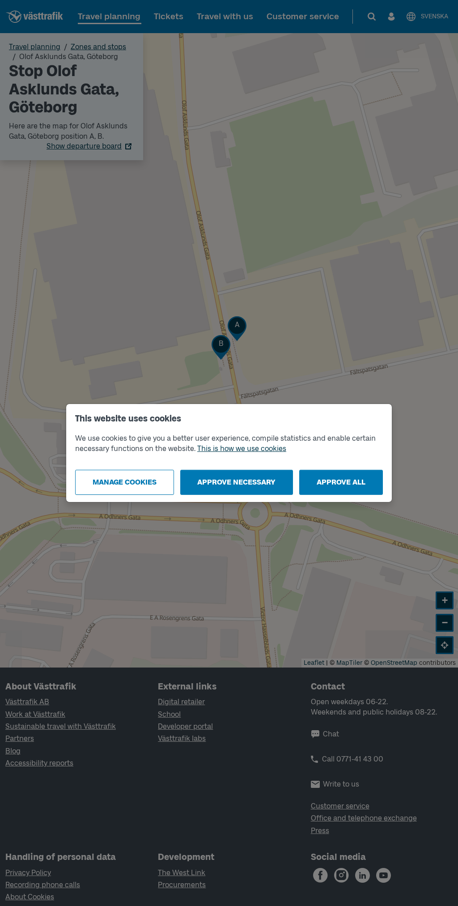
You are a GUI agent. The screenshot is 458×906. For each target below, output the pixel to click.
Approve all (341, 482)
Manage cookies (125, 482)
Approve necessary (236, 482)
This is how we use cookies (241, 448)
